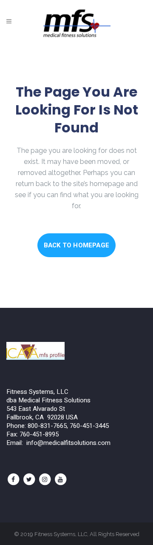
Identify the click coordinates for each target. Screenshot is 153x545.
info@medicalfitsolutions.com (68, 442)
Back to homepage (76, 245)
